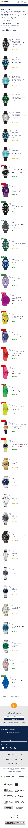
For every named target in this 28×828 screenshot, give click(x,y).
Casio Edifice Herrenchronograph (19, 534)
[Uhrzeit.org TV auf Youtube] (11, 748)
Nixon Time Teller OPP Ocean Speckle (17, 260)
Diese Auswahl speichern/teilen (11, 696)
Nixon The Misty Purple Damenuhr (19, 187)
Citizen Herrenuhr (14, 479)
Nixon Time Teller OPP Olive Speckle (19, 242)
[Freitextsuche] (18, 2)
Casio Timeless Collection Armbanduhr (17, 607)
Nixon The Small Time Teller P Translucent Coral (18, 352)
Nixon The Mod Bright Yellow (17, 315)
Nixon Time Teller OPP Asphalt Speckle (18, 224)
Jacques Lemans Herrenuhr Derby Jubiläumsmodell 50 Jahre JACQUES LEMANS (19, 42)
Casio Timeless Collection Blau (18, 625)
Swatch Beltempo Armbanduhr (17, 680)
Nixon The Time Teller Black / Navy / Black (19, 169)
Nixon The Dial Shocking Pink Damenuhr (17, 297)
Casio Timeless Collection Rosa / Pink (18, 662)
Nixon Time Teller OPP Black (17, 206)
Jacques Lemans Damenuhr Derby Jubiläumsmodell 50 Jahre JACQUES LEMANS (19, 115)
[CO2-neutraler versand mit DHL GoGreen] (15, 823)
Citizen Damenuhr (14, 552)
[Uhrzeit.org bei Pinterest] (15, 748)
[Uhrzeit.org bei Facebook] (3, 748)
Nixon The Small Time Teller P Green (19, 388)
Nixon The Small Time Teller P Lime (19, 406)
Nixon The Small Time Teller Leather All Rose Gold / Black (19, 425)
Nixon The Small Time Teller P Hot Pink (19, 370)
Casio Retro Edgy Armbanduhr (18, 461)
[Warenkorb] (22, 2)
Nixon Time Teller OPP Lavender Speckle (18, 279)
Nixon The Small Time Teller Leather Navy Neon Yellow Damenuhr (19, 443)
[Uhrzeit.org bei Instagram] (7, 748)
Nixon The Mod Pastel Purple (17, 333)
